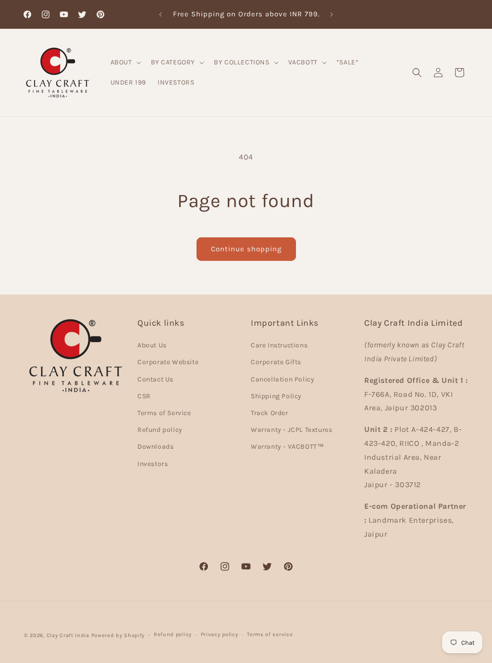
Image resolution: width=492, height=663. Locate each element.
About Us (152, 345)
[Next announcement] (331, 14)
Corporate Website (167, 362)
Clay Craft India (68, 635)
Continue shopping (246, 249)
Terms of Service (164, 413)
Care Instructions (279, 345)
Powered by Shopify (118, 635)
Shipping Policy (276, 396)
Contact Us (155, 379)
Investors (152, 464)
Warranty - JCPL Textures (291, 430)
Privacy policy (219, 634)
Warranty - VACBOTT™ (287, 446)
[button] (125, 62)
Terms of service (270, 634)
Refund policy (160, 430)
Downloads (155, 446)
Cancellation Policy (282, 379)
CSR (144, 396)
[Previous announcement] (160, 14)
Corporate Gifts (276, 362)
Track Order (269, 413)
